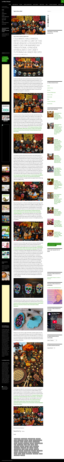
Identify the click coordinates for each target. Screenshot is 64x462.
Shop (47, 4)
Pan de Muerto (27, 450)
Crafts (26, 441)
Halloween (17, 446)
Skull (20, 453)
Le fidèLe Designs (6, 1)
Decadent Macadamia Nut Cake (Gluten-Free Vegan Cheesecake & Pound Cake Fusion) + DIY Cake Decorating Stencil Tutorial (58, 184)
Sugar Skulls (29, 453)
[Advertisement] (6, 83)
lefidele (36, 447)
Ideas (31, 446)
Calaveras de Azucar (38, 440)
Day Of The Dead (36, 441)
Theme (41, 453)
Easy (25, 444)
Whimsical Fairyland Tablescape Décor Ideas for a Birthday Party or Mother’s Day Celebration (58, 212)
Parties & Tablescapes (28, 4)
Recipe (16, 453)
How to (26, 446)
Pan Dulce (34, 450)
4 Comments (25, 54)
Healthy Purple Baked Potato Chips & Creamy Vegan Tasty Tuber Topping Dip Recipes (58, 234)
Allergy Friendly (32, 438)
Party (30, 452)
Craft (22, 441)
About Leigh (42, 4)
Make (27, 449)
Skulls (23, 453)
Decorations (26, 443)
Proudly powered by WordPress (7, 460)
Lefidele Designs (17, 449)
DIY (15, 444)
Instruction (36, 446)
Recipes (21, 4)
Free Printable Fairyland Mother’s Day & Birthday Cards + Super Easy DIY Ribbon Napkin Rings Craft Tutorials (58, 223)
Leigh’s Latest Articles (52, 109)
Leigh (23, 449)
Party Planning (36, 452)
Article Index (60, 4)
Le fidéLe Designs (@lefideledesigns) (54, 287)
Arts (15, 440)
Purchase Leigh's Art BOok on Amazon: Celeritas (54, 244)
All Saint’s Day (17, 438)
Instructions (17, 447)
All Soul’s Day (24, 438)
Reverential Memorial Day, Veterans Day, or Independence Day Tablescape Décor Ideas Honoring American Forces (57, 159)
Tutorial (22, 455)
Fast (29, 444)
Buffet (30, 440)
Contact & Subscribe (53, 4)
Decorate (20, 443)
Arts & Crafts (35, 4)
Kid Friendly (23, 447)
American (38, 438)
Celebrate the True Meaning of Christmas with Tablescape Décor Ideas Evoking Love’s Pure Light (58, 116)
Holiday (22, 446)
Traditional (17, 455)
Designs (32, 443)
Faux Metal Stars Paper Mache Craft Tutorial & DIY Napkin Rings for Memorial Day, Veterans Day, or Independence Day (58, 172)
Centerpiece (17, 441)
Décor (16, 443)
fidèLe (32, 444)
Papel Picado (39, 450)
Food (36, 444)
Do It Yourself (20, 444)
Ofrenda (21, 450)
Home (10, 4)
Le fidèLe (31, 447)
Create (30, 441)
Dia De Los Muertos (38, 443)
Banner (26, 440)
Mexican (31, 449)
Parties (16, 452)
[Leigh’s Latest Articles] (50, 114)
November (36, 449)
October (16, 450)
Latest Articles (15, 4)
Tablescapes (35, 453)
